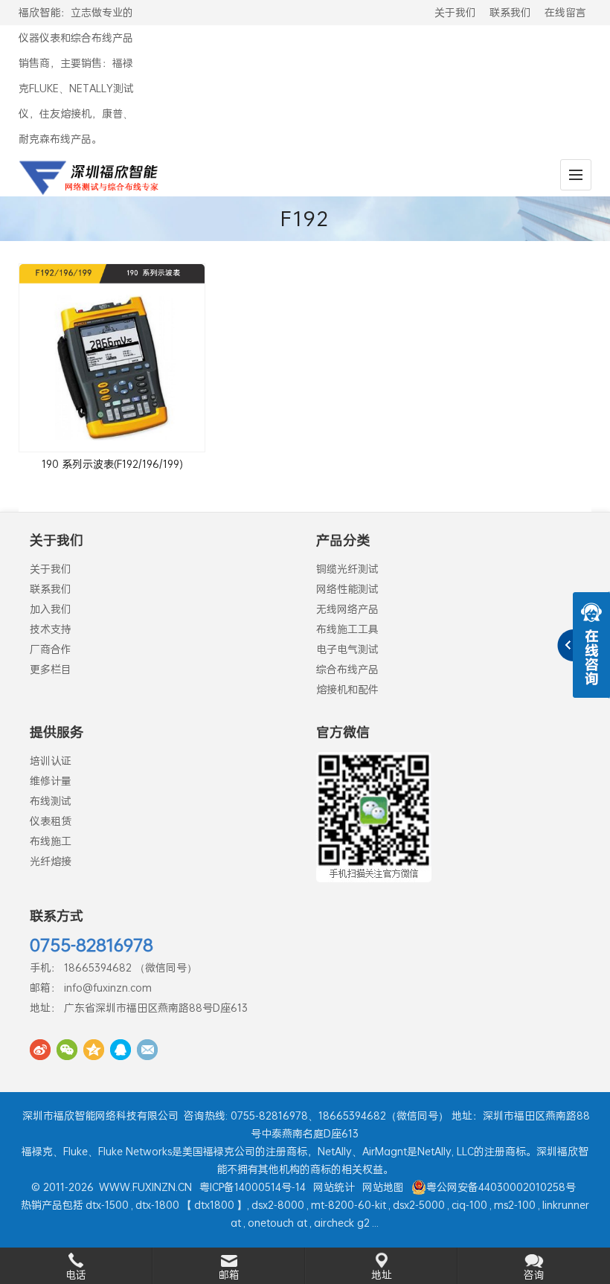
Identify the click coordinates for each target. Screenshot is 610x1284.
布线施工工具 (347, 629)
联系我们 (510, 12)
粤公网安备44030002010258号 (501, 1187)
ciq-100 (469, 1205)
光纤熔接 (50, 861)
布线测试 (50, 801)
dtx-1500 (107, 1205)
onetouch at (277, 1223)
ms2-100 (515, 1205)
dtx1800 (214, 1205)
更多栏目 (50, 669)
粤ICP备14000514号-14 (252, 1187)
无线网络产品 (347, 609)
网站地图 (383, 1187)
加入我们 (50, 609)
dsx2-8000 (277, 1205)
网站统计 (334, 1187)
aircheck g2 (342, 1223)
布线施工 (50, 841)
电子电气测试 (347, 649)
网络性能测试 (347, 589)
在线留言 (565, 12)
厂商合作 (50, 649)
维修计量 (50, 781)
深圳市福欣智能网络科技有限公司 (100, 1115)
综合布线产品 (347, 669)
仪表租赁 (50, 821)
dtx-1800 (157, 1205)
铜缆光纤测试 (347, 569)
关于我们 (455, 12)
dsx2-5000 (419, 1205)
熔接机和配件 (347, 689)
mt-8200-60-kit (348, 1205)
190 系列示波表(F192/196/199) (112, 464)
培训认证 (50, 761)
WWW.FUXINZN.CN (145, 1187)
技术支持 (50, 629)
